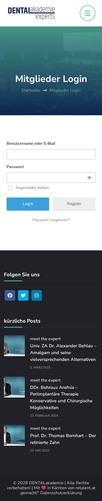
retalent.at (85, 488)
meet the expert (45, 339)
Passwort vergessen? (51, 220)
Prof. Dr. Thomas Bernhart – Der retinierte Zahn (63, 439)
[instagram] (36, 295)
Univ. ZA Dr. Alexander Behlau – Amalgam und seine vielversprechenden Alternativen (63, 352)
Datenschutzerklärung (61, 493)
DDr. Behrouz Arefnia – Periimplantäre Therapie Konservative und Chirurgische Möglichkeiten (61, 397)
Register (74, 203)
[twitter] (23, 295)
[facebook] (10, 295)
